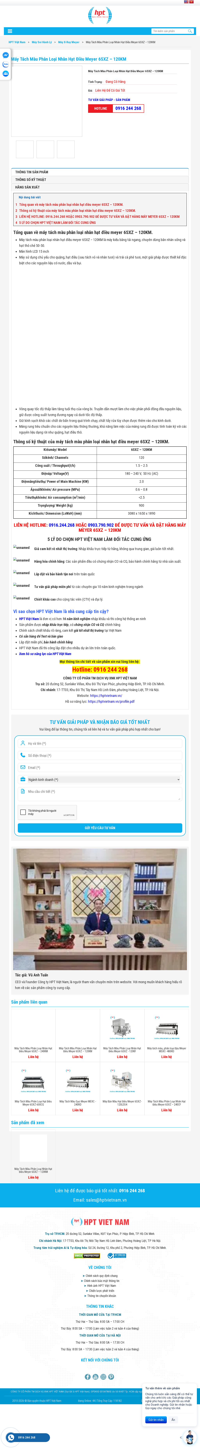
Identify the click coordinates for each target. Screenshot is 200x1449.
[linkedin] (103, 1377)
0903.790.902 (101, 525)
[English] (186, 2)
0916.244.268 (62, 525)
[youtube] (96, 1377)
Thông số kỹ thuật (30, 180)
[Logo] (100, 15)
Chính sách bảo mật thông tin (100, 1281)
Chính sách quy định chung (100, 1276)
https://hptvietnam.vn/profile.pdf (111, 701)
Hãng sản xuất (27, 187)
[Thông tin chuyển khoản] (10, 31)
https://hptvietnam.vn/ (106, 696)
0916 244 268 (128, 108)
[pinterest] (111, 1377)
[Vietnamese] (191, 2)
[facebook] (88, 1377)
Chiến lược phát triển (100, 1291)
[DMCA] (87, 1255)
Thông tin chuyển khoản (100, 1296)
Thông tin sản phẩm (31, 172)
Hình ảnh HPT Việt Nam (100, 1286)
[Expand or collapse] (182, 197)
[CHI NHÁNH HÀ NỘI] (11, 1437)
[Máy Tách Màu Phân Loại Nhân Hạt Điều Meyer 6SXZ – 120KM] (26, 149)
